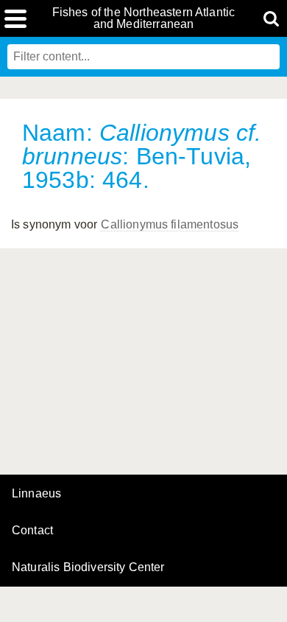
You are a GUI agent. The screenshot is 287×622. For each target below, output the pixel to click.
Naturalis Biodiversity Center (88, 567)
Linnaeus (36, 494)
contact (32, 530)
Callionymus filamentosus (169, 224)
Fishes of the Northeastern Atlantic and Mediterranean (143, 18)
